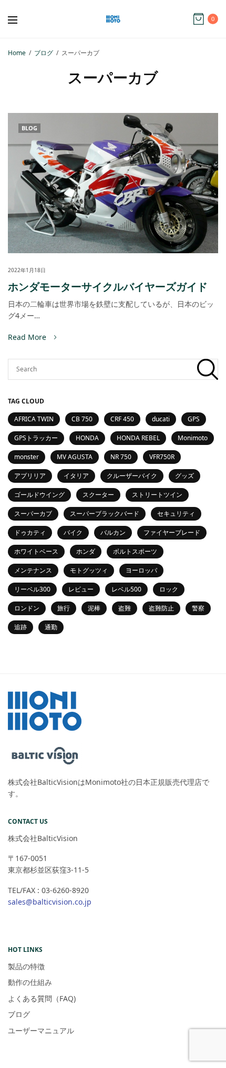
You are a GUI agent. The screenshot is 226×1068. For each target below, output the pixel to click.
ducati (161, 418)
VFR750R (161, 456)
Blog (29, 128)
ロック (168, 589)
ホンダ (85, 551)
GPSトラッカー (36, 437)
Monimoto (193, 437)
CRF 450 (122, 418)
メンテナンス (33, 570)
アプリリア (30, 475)
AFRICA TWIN (34, 418)
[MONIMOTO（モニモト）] (113, 19)
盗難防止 (161, 608)
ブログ (19, 1014)
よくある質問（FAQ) (45, 998)
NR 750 (120, 456)
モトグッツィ (89, 570)
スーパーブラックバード (104, 513)
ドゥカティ (30, 532)
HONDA (87, 437)
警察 (198, 608)
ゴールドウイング (39, 494)
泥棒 (94, 608)
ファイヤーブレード (171, 532)
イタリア (76, 475)
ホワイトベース (36, 551)
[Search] (207, 369)
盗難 (124, 608)
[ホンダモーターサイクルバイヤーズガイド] (113, 183)
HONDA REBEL (138, 437)
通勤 (51, 627)
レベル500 (126, 589)
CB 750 (82, 418)
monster (26, 456)
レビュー (81, 589)
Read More (27, 337)
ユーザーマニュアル (41, 1030)
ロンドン (26, 608)
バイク (73, 532)
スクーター (98, 494)
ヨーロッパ (141, 570)
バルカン (113, 532)
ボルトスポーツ (135, 551)
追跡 (20, 627)
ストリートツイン (157, 494)
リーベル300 (32, 589)
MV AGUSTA (75, 456)
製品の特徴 (26, 966)
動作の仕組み (30, 982)
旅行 (63, 608)
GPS (194, 418)
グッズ (184, 475)
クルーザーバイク (132, 475)
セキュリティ (176, 513)
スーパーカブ (33, 513)
